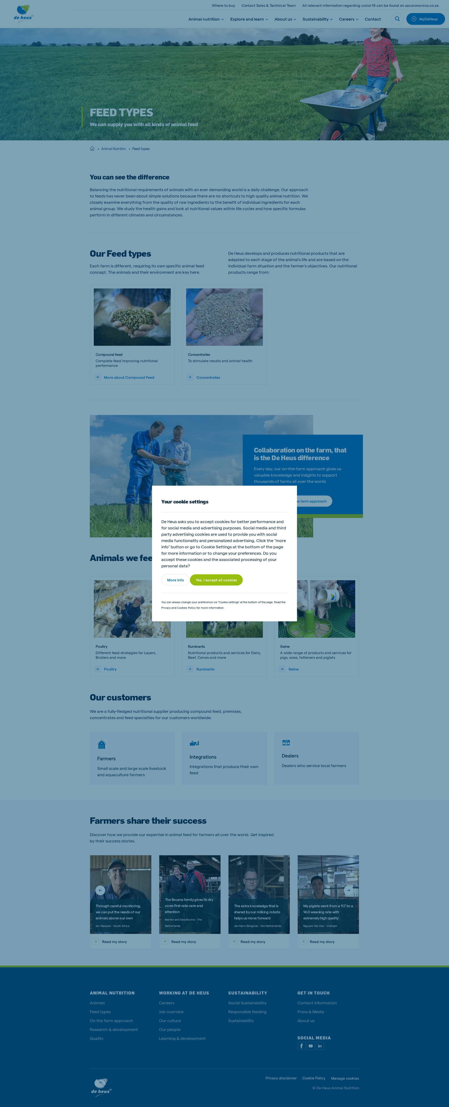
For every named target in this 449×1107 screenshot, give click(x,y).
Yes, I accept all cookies (216, 580)
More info (175, 580)
